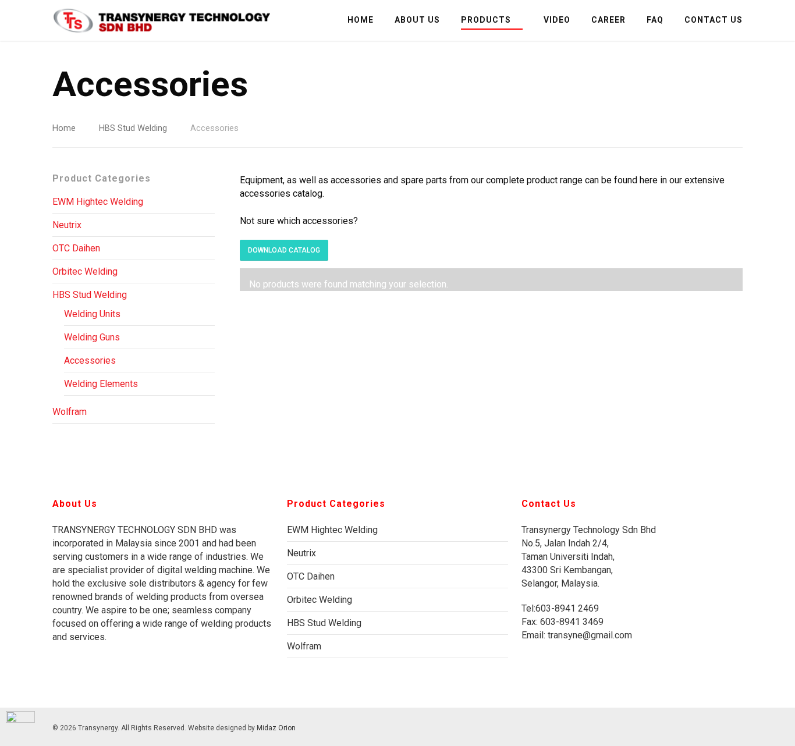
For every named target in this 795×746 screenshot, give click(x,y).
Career (608, 19)
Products (486, 19)
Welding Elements (101, 383)
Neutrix (66, 224)
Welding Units (92, 313)
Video (557, 19)
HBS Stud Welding (133, 128)
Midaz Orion (276, 728)
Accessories (90, 360)
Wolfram (69, 411)
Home (360, 19)
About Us (417, 19)
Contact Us (713, 19)
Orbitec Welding (85, 271)
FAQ (655, 19)
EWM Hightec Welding (97, 201)
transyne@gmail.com (588, 635)
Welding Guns (92, 337)
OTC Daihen (76, 248)
